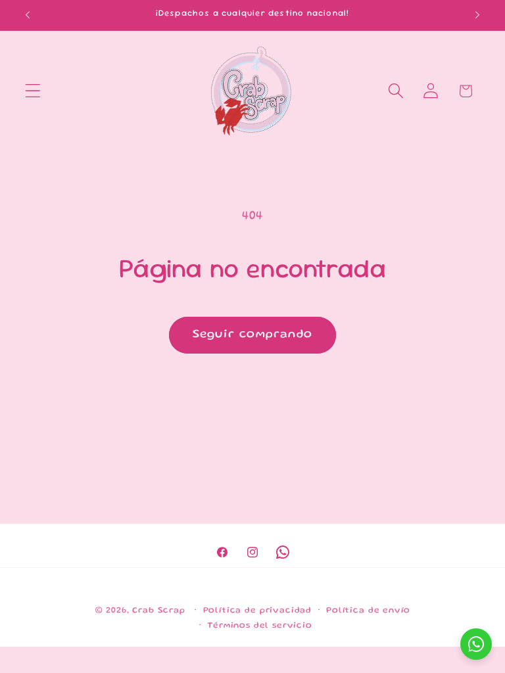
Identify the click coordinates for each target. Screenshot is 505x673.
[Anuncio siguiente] (477, 15)
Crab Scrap (158, 611)
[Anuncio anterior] (27, 15)
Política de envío (368, 611)
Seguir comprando (252, 334)
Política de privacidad (257, 611)
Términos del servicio (259, 626)
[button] (33, 91)
